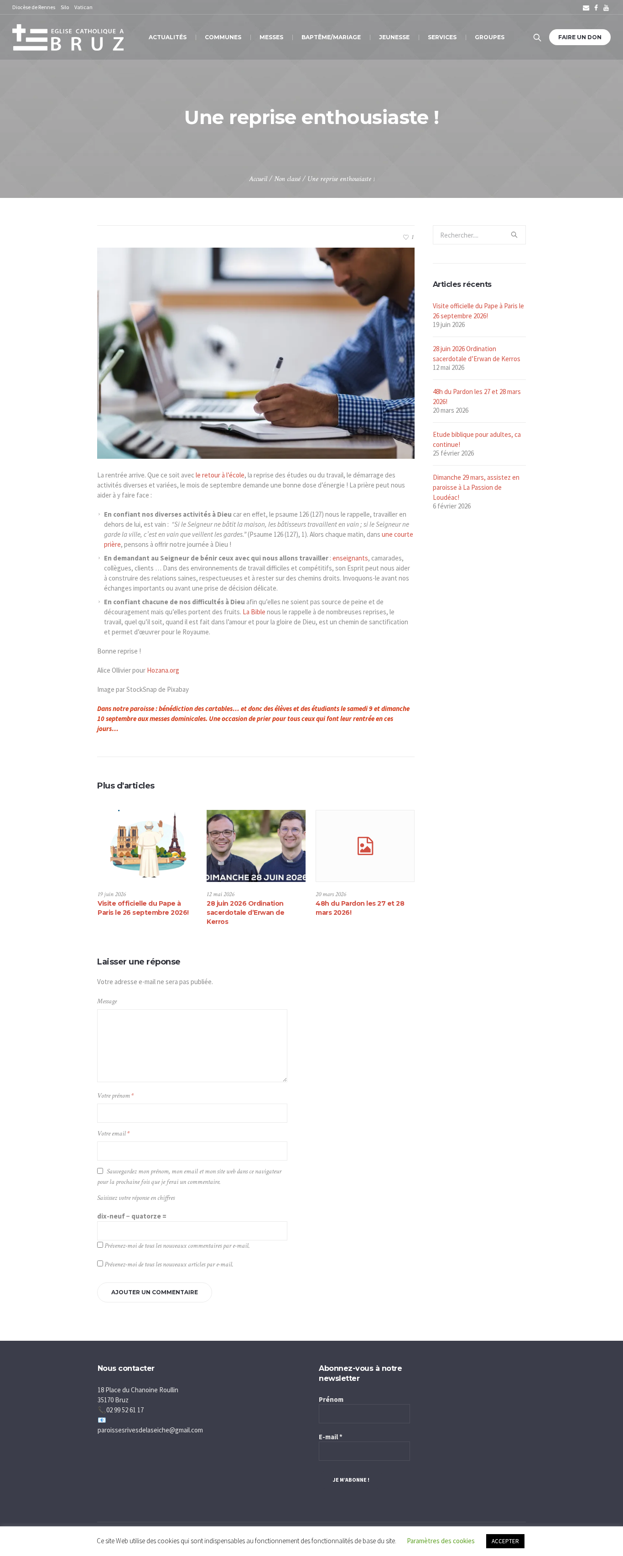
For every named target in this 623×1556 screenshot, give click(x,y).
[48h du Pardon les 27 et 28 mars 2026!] (365, 846)
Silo (65, 7)
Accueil (258, 179)
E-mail (331, 1436)
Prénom (331, 1399)
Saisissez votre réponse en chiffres (136, 1197)
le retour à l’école (220, 475)
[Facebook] (596, 7)
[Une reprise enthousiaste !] (256, 352)
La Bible (254, 611)
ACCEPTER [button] (505, 1541)
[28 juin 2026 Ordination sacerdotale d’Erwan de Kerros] (256, 846)
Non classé (287, 179)
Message (107, 1001)
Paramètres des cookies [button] (441, 1540)
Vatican (83, 7)
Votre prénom (115, 1095)
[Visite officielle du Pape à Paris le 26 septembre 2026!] (147, 846)
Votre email (113, 1133)
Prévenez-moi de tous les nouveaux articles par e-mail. (169, 1264)
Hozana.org (163, 670)
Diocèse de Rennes (33, 7)
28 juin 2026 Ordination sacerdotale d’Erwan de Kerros (245, 912)
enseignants (350, 558)
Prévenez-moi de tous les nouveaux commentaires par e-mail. (177, 1245)
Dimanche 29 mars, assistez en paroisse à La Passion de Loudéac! (476, 487)
